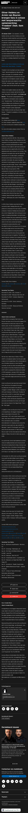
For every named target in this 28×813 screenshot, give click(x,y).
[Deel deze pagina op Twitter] (8, 708)
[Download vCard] (24, 689)
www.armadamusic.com (19, 675)
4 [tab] (16, 763)
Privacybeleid (5, 804)
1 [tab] (11, 763)
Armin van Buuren (5, 718)
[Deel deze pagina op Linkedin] (12, 708)
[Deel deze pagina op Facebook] (16, 708)
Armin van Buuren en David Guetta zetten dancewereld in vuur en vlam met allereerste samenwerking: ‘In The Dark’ (13, 746)
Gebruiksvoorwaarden (13, 804)
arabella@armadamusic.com (9, 696)
